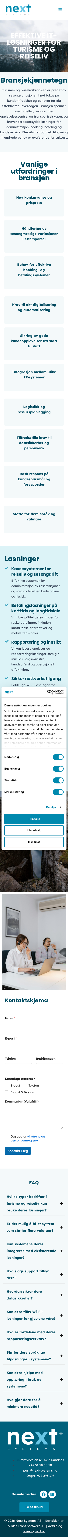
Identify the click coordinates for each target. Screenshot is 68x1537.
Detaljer (51, 807)
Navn (10, 1018)
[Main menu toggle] (60, 10)
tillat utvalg (34, 830)
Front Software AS (31, 1526)
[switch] (58, 769)
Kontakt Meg (18, 1151)
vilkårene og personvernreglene (28, 1138)
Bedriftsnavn (46, 1058)
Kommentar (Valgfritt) (22, 1101)
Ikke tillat (34, 842)
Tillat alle (34, 818)
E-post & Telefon (22, 1092)
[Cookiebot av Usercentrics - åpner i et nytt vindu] (48, 692)
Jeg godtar (28, 1138)
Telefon (10, 1058)
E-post (11, 1038)
